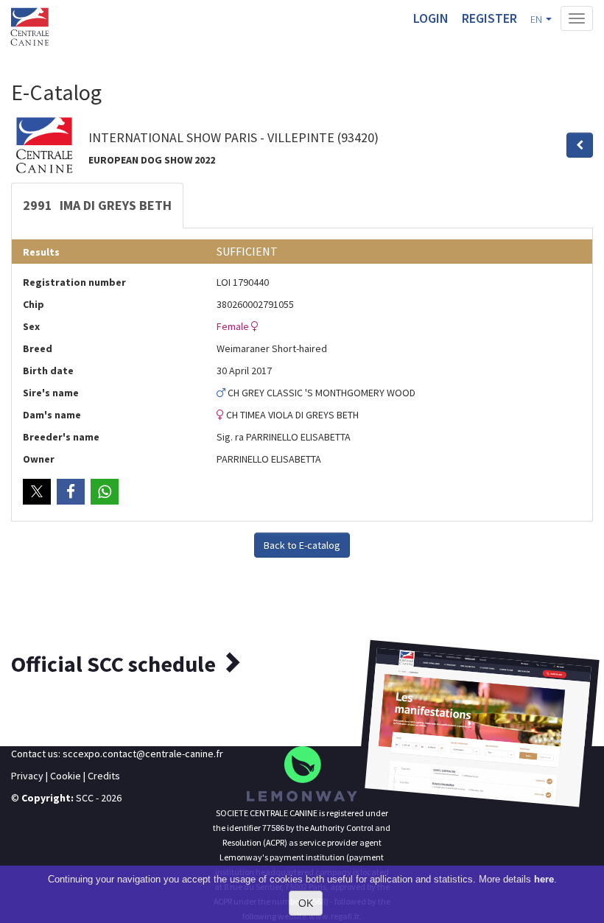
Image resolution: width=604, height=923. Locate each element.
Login (431, 18)
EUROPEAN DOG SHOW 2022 (151, 159)
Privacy (27, 775)
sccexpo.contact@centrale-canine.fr (143, 753)
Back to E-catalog (302, 545)
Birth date (48, 370)
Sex (31, 326)
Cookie (65, 775)
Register (489, 18)
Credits (104, 775)
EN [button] (537, 19)
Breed (37, 348)
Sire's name (51, 392)
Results (41, 252)
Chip (33, 304)
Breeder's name (61, 436)
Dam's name (52, 414)
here (544, 879)
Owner (39, 459)
